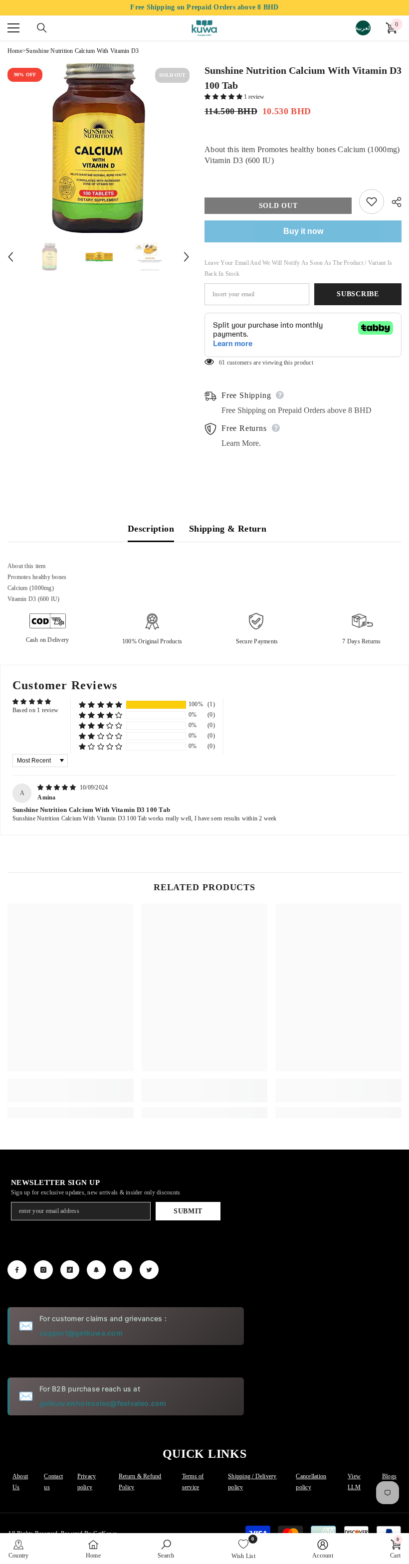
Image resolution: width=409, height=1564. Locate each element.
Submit (188, 1211)
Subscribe (358, 294)
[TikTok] (69, 1269)
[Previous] (10, 256)
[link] (70, 1090)
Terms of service (193, 1482)
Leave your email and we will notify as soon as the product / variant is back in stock (298, 268)
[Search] (42, 28)
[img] (57, 787)
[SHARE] (393, 202)
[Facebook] (16, 1269)
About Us (20, 1482)
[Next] (186, 256)
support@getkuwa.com (81, 1333)
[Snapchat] (96, 1269)
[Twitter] (149, 1269)
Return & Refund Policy (140, 1482)
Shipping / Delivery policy (252, 1482)
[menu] (13, 28)
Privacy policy (86, 1482)
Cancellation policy (311, 1482)
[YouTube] (122, 1269)
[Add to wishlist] (371, 201)
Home (14, 50)
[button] (224, 96)
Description (151, 529)
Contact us (53, 1482)
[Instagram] (43, 1269)
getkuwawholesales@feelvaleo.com (102, 1403)
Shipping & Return (227, 529)
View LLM (354, 1482)
